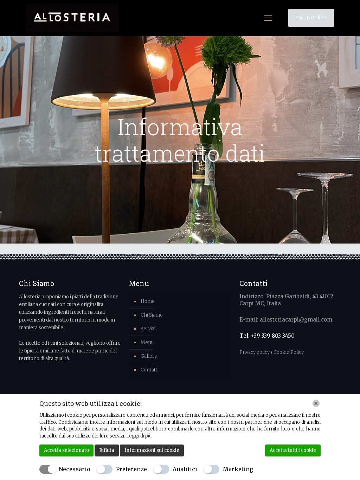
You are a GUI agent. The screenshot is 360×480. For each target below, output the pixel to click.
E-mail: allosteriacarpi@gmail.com (285, 319)
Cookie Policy (289, 352)
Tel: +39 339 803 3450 (267, 335)
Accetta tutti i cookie (293, 450)
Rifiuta (106, 450)
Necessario (74, 469)
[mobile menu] (268, 18)
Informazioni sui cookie (151, 450)
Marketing (238, 469)
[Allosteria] (72, 18)
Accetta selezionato (66, 450)
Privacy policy (255, 352)
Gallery (149, 356)
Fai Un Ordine (311, 18)
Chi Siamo (152, 315)
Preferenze (131, 469)
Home (148, 301)
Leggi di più (139, 436)
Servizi (148, 329)
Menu (147, 342)
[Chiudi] (316, 403)
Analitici (185, 469)
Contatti (150, 370)
